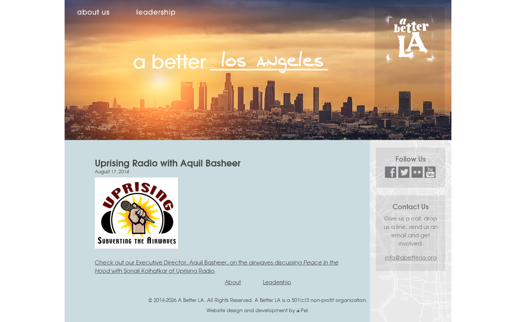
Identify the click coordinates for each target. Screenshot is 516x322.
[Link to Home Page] (410, 65)
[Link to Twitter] (403, 175)
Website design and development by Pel (257, 310)
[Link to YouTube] (430, 175)
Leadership (277, 282)
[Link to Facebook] (390, 175)
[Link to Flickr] (417, 175)
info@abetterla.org (411, 257)
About (233, 282)
